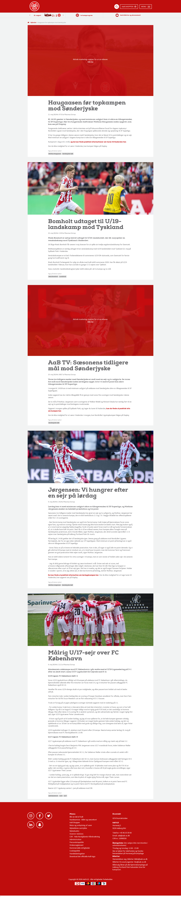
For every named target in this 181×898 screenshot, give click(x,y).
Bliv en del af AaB (76, 817)
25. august (37, 15)
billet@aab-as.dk (140, 859)
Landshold (62, 276)
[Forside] (28, 22)
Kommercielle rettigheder (80, 848)
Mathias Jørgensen (55, 585)
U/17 (65, 796)
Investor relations (76, 834)
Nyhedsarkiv (74, 831)
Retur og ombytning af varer (81, 825)
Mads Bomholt (53, 276)
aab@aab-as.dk (124, 835)
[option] (46, 15)
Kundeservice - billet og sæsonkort (83, 819)
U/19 (60, 796)
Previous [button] (63, 15)
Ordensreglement (77, 845)
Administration (75, 839)
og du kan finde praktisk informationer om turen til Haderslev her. (98, 142)
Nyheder (33, 22)
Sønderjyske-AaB (67, 154)
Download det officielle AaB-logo (82, 856)
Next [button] (30, 15)
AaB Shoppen (75, 822)
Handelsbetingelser (77, 853)
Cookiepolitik (75, 851)
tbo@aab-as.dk (140, 862)
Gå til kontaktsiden (119, 818)
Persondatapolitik (77, 842)
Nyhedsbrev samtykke (78, 828)
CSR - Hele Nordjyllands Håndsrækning (85, 836)
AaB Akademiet (53, 796)
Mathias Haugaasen (55, 154)
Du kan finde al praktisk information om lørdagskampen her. (73, 575)
